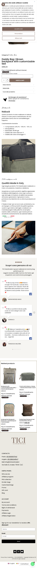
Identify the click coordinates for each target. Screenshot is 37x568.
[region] (18, 21)
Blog (3, 493)
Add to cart (20, 80)
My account (6, 502)
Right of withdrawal (8, 508)
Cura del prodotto (9, 92)
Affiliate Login (6, 513)
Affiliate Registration (8, 516)
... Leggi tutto (10, 337)
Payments (5, 510)
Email (3, 533)
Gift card (5, 490)
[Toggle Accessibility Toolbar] (3, 4)
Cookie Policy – (11, 557)
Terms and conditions (9, 505)
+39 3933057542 (11, 457)
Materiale (6, 88)
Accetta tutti (19, 29)
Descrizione (7, 85)
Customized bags (7, 485)
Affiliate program (7, 477)
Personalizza (18, 33)
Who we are (6, 474)
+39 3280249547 (12, 459)
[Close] (35, 1)
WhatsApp (11, 101)
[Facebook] (15, 551)
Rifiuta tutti (18, 38)
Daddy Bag (12, 55)
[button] (18, 85)
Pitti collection (6, 479)
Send (18, 541)
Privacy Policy (4, 557)
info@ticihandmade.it (12, 462)
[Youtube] (22, 551)
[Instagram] (18, 551)
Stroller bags (6, 482)
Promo (4, 488)
